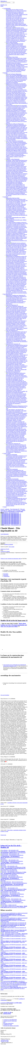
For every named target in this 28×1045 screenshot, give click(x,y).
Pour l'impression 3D (7, 294)
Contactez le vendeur (5, 551)
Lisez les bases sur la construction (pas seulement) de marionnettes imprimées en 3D (14, 665)
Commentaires (6, 576)
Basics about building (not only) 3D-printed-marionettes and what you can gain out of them (14, 625)
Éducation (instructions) (8, 1023)
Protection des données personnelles (11, 1025)
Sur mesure (5, 196)
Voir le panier (11, 546)
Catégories (7, 509)
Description (5, 573)
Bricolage (5, 72)
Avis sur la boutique (5, 695)
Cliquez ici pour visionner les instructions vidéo (11, 558)
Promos (5, 506)
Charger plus (3, 835)
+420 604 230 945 (7, 1013)
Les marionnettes (7, 8)
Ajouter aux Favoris (5, 549)
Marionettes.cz (4, 1)
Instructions (5, 575)
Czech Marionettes (5, 534)
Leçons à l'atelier (6, 453)
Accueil (2, 509)
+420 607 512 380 (7, 1012)
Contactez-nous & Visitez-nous (10, 1020)
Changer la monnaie (8, 544)
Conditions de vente (7, 1024)
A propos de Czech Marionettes (10, 1019)
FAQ (4, 1022)
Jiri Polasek (21, 935)
